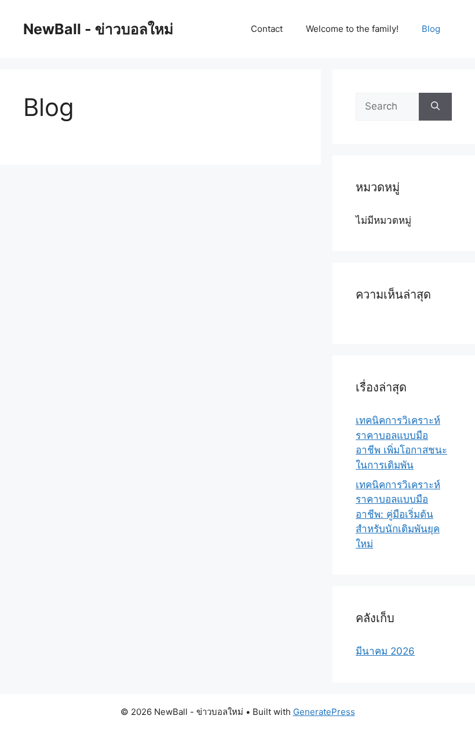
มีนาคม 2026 (385, 651)
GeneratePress (324, 711)
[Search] (435, 107)
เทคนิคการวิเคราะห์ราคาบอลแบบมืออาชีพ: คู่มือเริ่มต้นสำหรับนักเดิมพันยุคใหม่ (398, 514)
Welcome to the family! (352, 28)
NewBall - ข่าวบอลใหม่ (98, 29)
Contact (267, 28)
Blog (431, 28)
